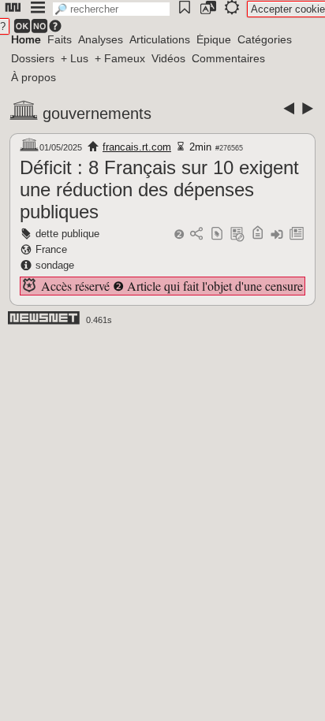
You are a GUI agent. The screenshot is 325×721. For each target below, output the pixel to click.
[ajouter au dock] (277, 234)
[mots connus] (257, 234)
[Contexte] (237, 234)
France (51, 249)
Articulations (159, 39)
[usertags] (217, 234)
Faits (59, 39)
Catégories (264, 39)
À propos (33, 77)
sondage (54, 265)
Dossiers (32, 58)
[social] (196, 234)
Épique (213, 39)
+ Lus (74, 58)
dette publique (67, 234)
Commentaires (228, 58)
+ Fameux (120, 58)
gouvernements (97, 113)
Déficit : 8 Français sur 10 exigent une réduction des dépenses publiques (159, 189)
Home (26, 39)
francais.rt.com (137, 147)
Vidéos (168, 58)
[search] (111, 9)
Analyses (100, 39)
